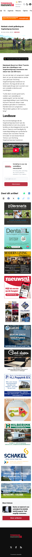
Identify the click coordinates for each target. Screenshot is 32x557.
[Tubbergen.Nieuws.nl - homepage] (7, 4)
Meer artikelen (16, 518)
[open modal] (30, 4)
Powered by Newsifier (16, 554)
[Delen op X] (13, 198)
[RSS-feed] (21, 547)
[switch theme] (27, 4)
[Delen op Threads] (3, 198)
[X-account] (11, 547)
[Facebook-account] (16, 547)
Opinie (25, 11)
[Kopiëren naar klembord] (23, 198)
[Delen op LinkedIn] (29, 193)
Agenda (10, 11)
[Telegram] (18, 198)
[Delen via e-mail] (28, 198)
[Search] (24, 4)
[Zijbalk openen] (1, 11)
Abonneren (16, 184)
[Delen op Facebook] (8, 198)
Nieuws (18, 11)
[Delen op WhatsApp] (24, 193)
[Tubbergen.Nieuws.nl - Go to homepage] (16, 536)
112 (5, 11)
